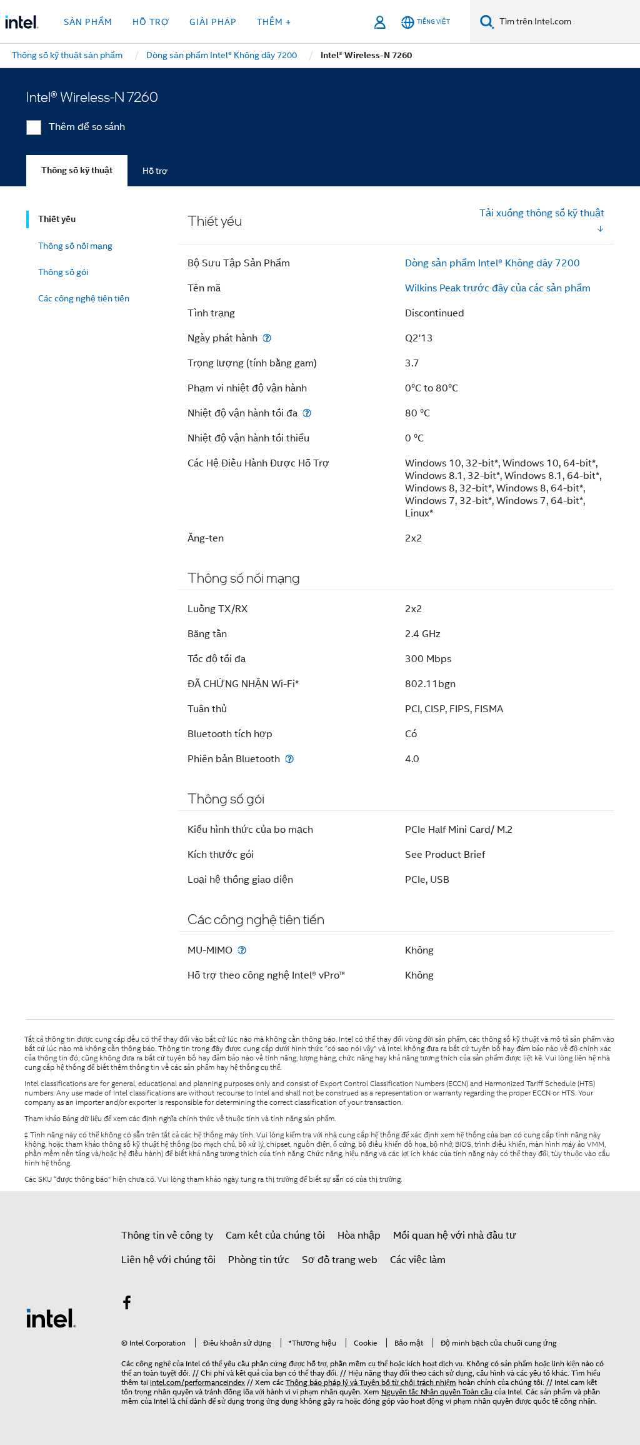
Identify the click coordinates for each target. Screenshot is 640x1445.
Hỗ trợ (155, 170)
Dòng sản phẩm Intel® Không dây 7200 (492, 263)
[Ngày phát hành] (267, 338)
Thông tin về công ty (167, 1235)
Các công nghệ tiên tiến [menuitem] (83, 298)
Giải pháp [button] (213, 22)
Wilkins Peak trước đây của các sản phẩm (498, 288)
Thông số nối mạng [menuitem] (75, 245)
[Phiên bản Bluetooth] (289, 758)
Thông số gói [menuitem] (63, 272)
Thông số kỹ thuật (76, 170)
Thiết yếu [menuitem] (57, 219)
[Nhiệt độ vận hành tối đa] (307, 413)
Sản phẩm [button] (88, 22)
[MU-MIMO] (242, 950)
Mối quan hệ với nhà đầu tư (454, 1235)
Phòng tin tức (258, 1260)
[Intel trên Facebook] (127, 1305)
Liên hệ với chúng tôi (168, 1260)
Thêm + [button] (274, 22)
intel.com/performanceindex (197, 1382)
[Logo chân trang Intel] (51, 1317)
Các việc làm (418, 1260)
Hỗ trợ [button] (150, 22)
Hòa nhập (359, 1235)
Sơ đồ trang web (340, 1260)
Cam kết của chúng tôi (275, 1235)
